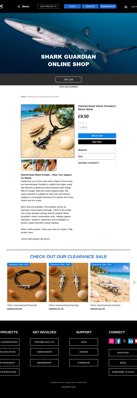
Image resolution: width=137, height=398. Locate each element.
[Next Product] (134, 282)
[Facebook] (118, 341)
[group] (68, 288)
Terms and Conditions (68, 87)
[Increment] (86, 127)
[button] (48, 6)
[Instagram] (111, 341)
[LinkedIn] (130, 341)
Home (23, 97)
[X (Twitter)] (124, 341)
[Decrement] (80, 127)
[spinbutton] (83, 127)
